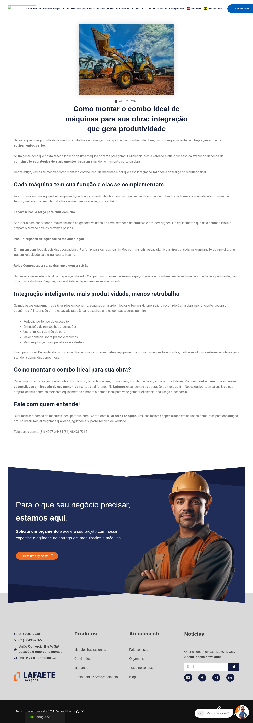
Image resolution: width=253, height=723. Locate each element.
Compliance (176, 8)
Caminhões (82, 658)
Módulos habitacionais (90, 649)
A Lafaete (31, 8)
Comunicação (154, 8)
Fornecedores (105, 8)
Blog (132, 677)
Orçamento (137, 658)
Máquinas (81, 667)
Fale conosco (138, 649)
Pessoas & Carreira (127, 8)
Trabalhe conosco (141, 667)
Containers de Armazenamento (96, 677)
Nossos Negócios (54, 8)
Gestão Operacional (83, 8)
